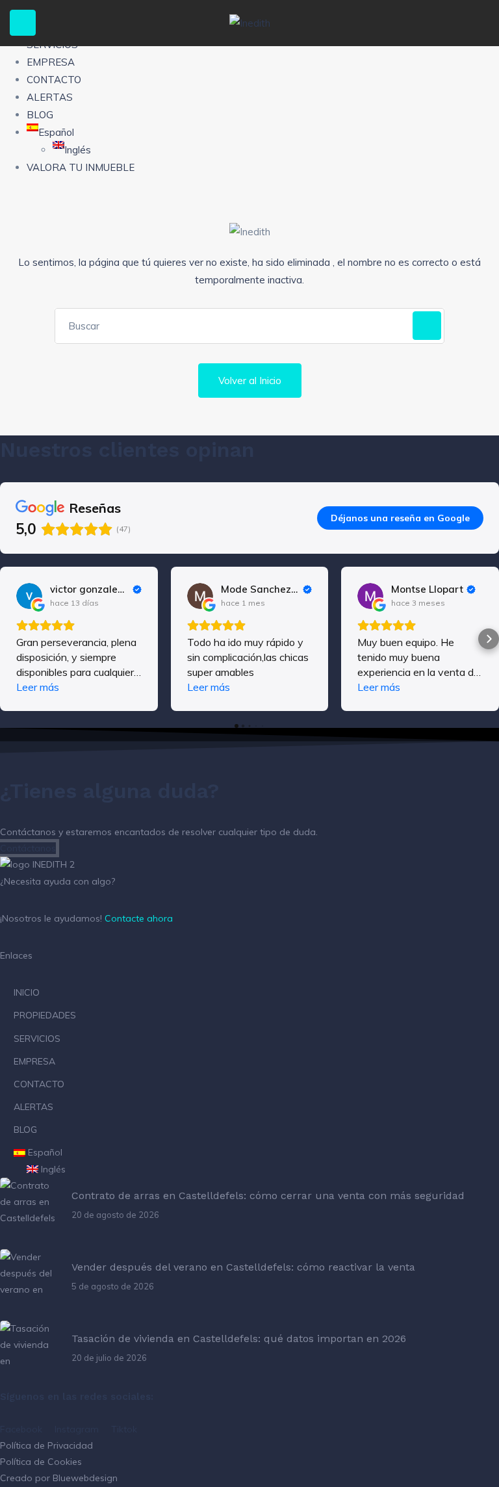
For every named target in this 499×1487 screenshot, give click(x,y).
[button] (10, 638)
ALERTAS (50, 97)
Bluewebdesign (85, 1478)
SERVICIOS (37, 1038)
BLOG (40, 115)
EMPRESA (51, 62)
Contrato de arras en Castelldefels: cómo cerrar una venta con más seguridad (268, 1195)
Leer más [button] (37, 686)
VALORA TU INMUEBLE (80, 167)
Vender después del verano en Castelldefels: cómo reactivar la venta (243, 1267)
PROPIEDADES (45, 1015)
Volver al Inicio (249, 380)
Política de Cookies (41, 1462)
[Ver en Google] (29, 596)
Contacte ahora (139, 918)
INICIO (27, 992)
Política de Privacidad (46, 1445)
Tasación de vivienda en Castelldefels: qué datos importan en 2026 (238, 1338)
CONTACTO (54, 79)
